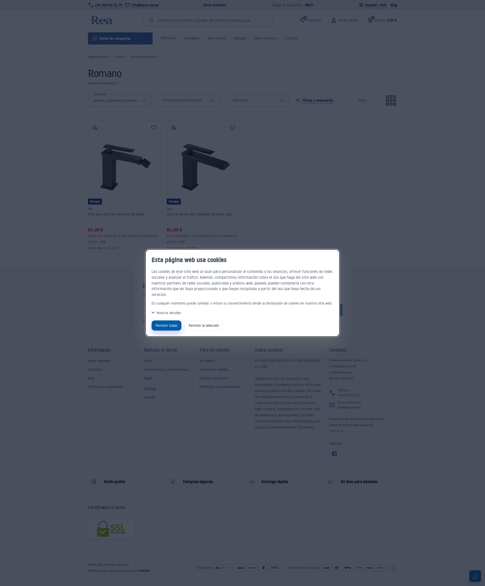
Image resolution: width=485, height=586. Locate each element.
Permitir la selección (204, 325)
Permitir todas (166, 325)
